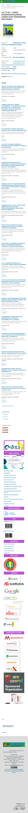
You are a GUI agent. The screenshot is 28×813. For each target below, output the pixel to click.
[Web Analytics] (3, 719)
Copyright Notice (8, 548)
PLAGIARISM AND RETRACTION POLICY (12, 491)
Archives (8, 5)
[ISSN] (8, 529)
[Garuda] (14, 586)
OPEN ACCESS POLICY (10, 475)
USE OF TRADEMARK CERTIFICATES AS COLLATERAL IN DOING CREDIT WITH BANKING (13, 266)
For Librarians (5, 419)
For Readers (5, 414)
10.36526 (18, 53)
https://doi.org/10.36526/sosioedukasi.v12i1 (15, 73)
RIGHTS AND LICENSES (10, 477)
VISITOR (6, 497)
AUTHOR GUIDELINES (10, 484)
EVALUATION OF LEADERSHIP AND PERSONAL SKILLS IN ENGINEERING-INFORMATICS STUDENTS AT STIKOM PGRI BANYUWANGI (13, 248)
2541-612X (15, 57)
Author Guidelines (9, 546)
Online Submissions (9, 544)
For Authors (5, 416)
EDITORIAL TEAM (8, 471)
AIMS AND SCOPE (9, 480)
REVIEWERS (7, 473)
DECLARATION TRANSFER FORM (13, 486)
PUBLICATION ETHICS (10, 482)
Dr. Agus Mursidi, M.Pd (19, 61)
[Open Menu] (1, 1)
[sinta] (9, 626)
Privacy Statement (9, 551)
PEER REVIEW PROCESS (10, 489)
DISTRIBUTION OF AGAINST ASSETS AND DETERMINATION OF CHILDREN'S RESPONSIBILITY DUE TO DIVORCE (13, 320)
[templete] (10, 515)
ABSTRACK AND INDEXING (11, 495)
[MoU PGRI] (10, 570)
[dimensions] (11, 621)
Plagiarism (7, 553)
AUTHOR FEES (8, 501)
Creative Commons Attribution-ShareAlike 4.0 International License (14, 771)
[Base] (13, 609)
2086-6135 (22, 57)
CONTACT (6, 506)
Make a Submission (8, 726)
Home (2, 5)
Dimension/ (13, 68)
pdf (4, 100)
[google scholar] (12, 595)
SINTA (8, 68)
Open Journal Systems (7, 406)
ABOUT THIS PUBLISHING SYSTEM (13, 499)
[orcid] (14, 603)
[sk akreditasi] (14, 450)
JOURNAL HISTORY (9, 504)
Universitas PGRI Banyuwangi (14, 757)
